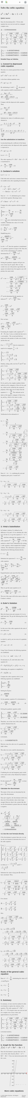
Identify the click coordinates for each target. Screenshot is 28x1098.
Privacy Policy (24, 1096)
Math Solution (8, 1095)
